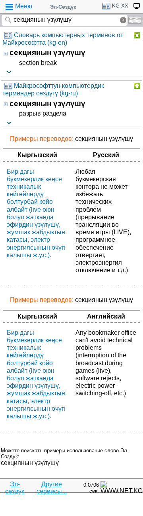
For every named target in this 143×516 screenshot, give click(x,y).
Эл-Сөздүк (63, 7)
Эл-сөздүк (14, 488)
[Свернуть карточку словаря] (136, 35)
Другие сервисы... (52, 488)
